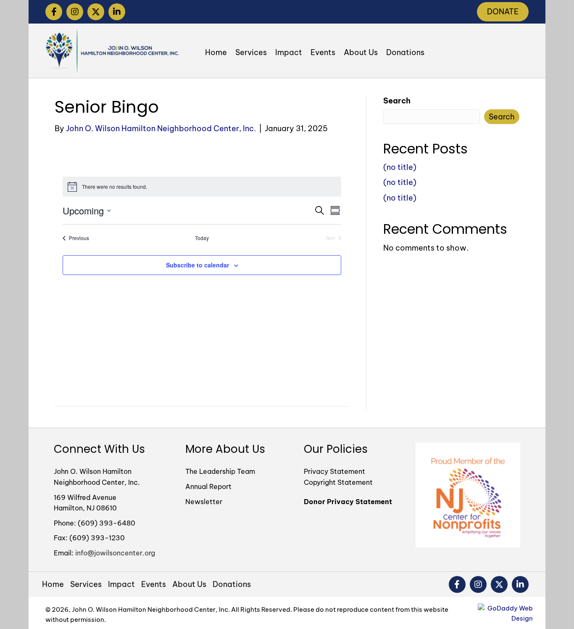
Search (397, 101)
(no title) (399, 167)
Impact (121, 584)
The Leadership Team (220, 471)
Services (86, 584)
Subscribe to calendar (197, 265)
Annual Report (208, 486)
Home (53, 584)
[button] (53, 11)
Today (202, 238)
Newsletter (203, 501)
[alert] (202, 187)
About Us (189, 584)
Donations (232, 584)
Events (153, 584)
